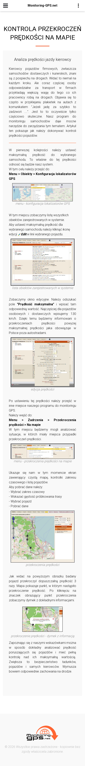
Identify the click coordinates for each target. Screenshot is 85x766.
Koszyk (52, 36)
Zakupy (52, 29)
